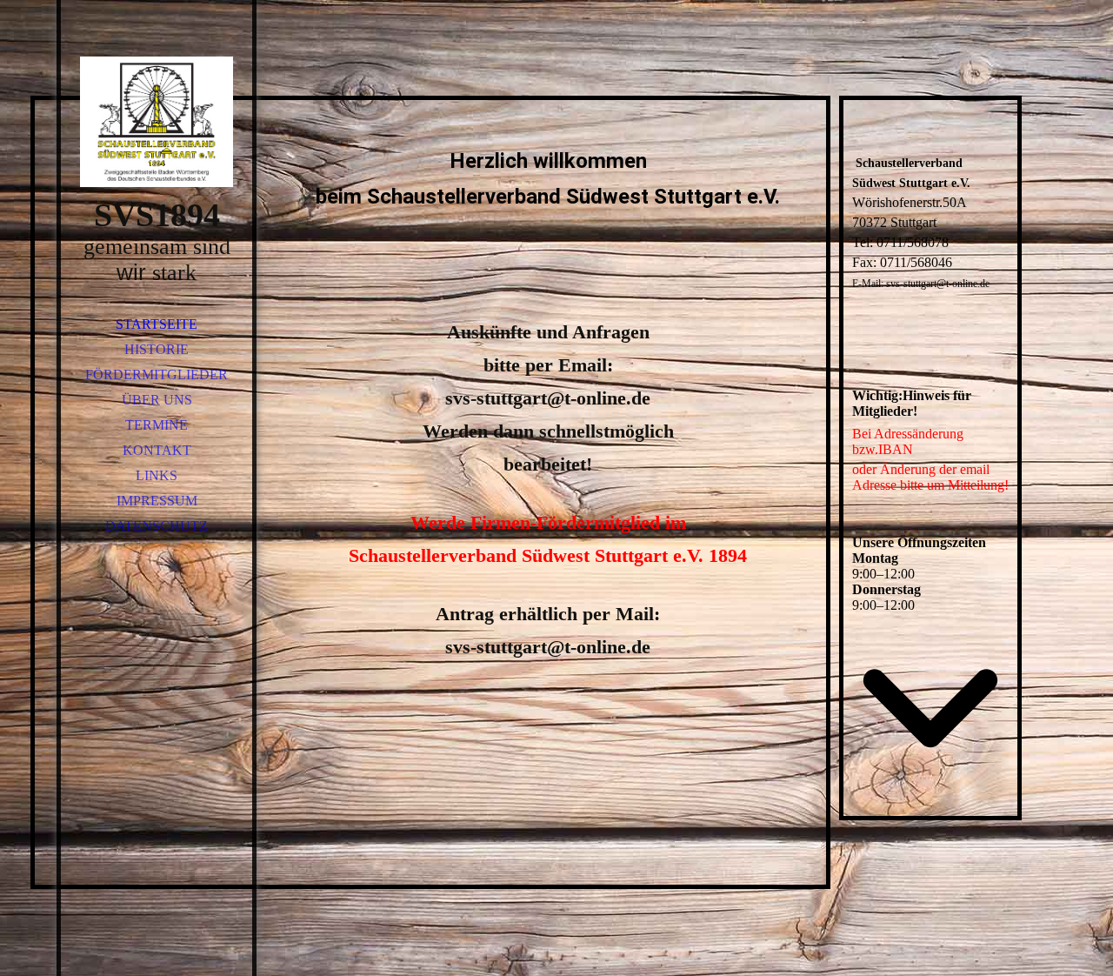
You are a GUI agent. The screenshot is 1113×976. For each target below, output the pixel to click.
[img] (156, 122)
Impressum (157, 500)
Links (156, 475)
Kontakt (157, 450)
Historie (156, 349)
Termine (156, 425)
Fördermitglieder (156, 374)
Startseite (156, 324)
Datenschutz (156, 525)
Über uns (157, 399)
